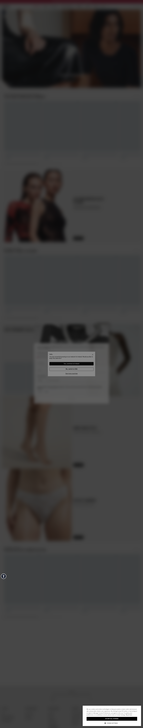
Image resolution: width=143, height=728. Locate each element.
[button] (112, 723)
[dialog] (112, 716)
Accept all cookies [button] (111, 719)
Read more (129, 715)
